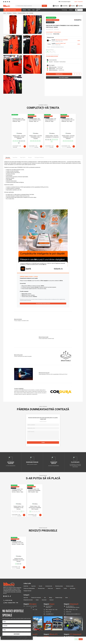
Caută (44, 5)
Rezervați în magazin (63, 77)
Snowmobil (44, 599)
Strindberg (9, 13)
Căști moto (26, 597)
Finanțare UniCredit (27, 590)
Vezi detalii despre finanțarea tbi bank (43, 303)
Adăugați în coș (59, 74)
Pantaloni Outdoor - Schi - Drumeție (25, 13)
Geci (45, 597)
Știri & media (72, 588)
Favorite (40, 586)
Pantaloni (15, 13)
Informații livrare (41, 588)
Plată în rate (50, 588)
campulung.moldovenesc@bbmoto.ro (73, 614)
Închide (76, 639)
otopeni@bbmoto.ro (50, 614)
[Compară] (79, 74)
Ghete (66, 597)
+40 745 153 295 (8, 600)
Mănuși (50, 597)
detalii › (79, 40)
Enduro (37, 599)
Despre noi (58, 588)
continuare (17, 634)
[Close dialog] (31, 608)
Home (4, 13)
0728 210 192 (68, 611)
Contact (65, 588)
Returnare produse (59, 586)
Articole (70, 9)
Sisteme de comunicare (36, 597)
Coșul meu (33, 586)
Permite (80, 639)
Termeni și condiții (69, 586)
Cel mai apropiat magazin (65, 1)
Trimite (43, 442)
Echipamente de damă (28, 599)
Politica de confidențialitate (29, 588)
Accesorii (51, 599)
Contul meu (26, 586)
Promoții (63, 9)
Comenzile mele (48, 586)
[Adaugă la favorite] (75, 74)
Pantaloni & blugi (58, 597)
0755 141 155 (48, 611)
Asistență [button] (80, 9)
